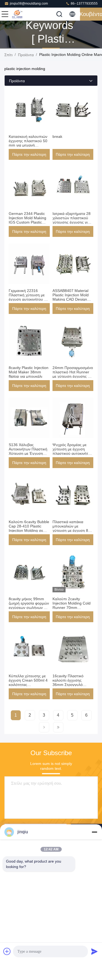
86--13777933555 (84, 3)
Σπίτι (8, 55)
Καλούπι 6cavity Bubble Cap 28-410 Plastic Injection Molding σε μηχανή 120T (29, 528)
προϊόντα (26, 55)
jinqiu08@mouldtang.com (29, 3)
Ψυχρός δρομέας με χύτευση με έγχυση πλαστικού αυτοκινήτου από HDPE (72, 451)
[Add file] (7, 951)
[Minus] (94, 832)
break (57, 136)
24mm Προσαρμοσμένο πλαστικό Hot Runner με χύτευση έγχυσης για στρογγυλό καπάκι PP (72, 374)
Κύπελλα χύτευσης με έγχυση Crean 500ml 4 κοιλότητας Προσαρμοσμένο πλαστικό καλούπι (28, 684)
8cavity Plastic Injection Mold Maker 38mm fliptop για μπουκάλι (28, 372)
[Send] (94, 951)
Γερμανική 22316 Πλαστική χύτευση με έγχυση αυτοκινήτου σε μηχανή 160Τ (28, 297)
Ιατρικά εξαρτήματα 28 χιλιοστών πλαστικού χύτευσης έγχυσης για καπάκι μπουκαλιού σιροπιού (71, 222)
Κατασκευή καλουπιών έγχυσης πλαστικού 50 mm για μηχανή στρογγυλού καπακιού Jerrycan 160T (28, 145)
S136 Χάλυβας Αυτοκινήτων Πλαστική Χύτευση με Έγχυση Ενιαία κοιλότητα (28, 451)
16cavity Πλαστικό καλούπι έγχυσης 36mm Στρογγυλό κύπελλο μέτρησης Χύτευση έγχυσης (68, 684)
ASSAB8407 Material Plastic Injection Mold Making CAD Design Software (70, 297)
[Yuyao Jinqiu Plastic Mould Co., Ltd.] (23, 14)
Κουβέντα (91, 14)
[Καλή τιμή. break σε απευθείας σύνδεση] (73, 109)
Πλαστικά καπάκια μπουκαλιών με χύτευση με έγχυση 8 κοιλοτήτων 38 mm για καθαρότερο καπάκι (71, 530)
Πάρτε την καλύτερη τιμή (29, 156)
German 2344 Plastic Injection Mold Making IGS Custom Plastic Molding (27, 220)
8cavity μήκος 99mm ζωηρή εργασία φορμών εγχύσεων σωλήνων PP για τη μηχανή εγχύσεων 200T (29, 607)
